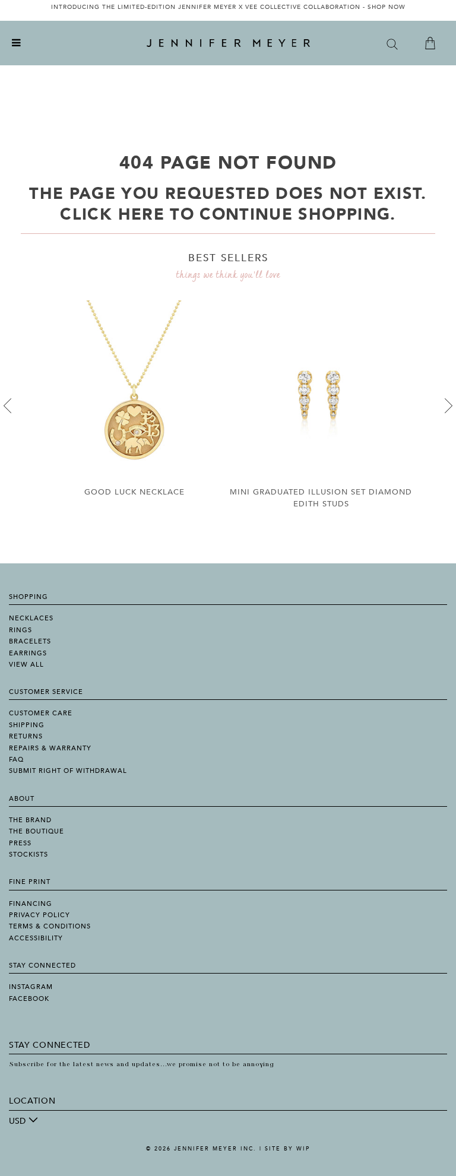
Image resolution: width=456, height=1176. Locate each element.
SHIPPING (27, 725)
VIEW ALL (26, 664)
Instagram (31, 986)
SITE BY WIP (287, 1148)
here (141, 215)
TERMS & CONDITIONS (50, 926)
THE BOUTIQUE (36, 831)
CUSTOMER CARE (40, 713)
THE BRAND (30, 820)
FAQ (16, 759)
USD (17, 1121)
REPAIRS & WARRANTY (50, 748)
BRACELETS (30, 641)
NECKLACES (31, 618)
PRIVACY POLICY (39, 915)
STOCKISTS (28, 854)
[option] (228, 10)
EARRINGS (28, 653)
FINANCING (30, 903)
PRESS (20, 843)
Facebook (29, 998)
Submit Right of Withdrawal (68, 770)
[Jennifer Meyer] (228, 43)
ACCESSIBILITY (36, 938)
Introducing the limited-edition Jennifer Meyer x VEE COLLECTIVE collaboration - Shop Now (228, 7)
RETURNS (26, 736)
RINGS (20, 630)
